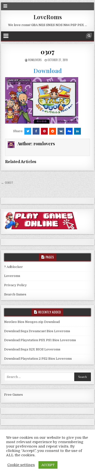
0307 (47, 51)
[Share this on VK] (60, 131)
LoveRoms (47, 17)
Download (47, 70)
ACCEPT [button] (48, 465)
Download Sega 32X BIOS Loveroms (32, 349)
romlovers (34, 60)
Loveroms (12, 276)
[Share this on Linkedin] (77, 131)
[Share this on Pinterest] (44, 131)
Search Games (15, 294)
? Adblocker (13, 267)
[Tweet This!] (27, 131)
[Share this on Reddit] (52, 131)
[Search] (89, 36)
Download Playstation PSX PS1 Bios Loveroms (40, 340)
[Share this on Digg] (69, 131)
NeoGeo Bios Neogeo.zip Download (32, 322)
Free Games (13, 394)
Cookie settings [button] (21, 465)
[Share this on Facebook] (36, 131)
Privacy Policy (15, 285)
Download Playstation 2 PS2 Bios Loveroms (38, 358)
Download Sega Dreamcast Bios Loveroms (37, 331)
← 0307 (7, 182)
